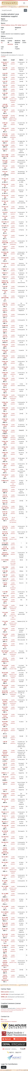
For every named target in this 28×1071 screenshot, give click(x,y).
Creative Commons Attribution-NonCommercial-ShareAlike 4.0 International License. (13, 1010)
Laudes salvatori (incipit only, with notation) (13, 616)
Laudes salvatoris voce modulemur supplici (13, 484)
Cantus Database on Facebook (9, 1021)
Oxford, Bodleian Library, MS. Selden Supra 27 (14, 25)
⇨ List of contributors (7, 999)
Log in (3, 1067)
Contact (5, 1019)
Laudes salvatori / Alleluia (12, 737)
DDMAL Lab (4, 997)
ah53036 (10, 44)
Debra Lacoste (5, 992)
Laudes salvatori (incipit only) (13, 667)
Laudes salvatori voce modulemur (12, 242)
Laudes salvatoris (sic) (12, 374)
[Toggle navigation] (24, 3)
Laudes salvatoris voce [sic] (12, 437)
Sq (1, 42)
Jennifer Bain (5, 994)
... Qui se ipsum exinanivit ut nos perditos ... (13, 521)
